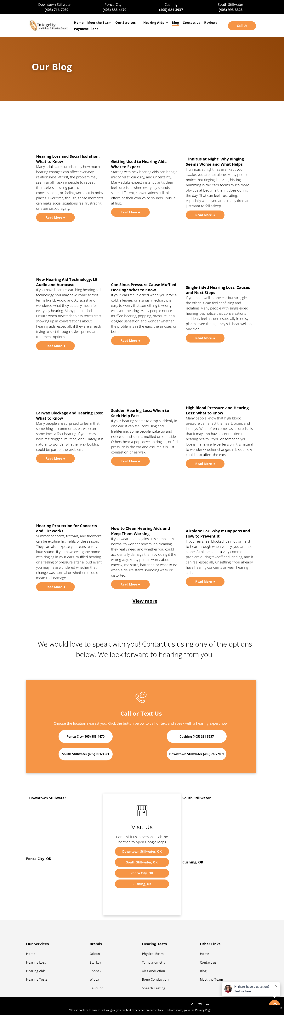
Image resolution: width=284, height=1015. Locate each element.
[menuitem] (78, 23)
